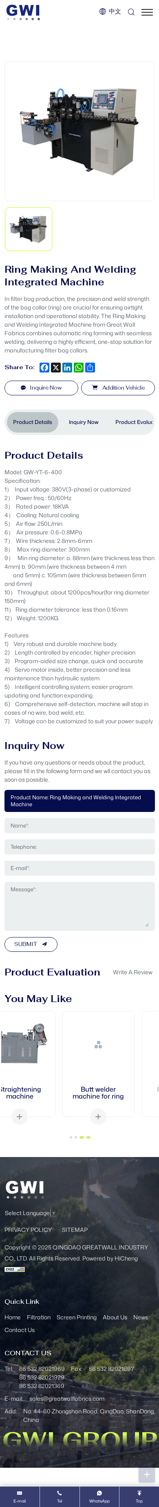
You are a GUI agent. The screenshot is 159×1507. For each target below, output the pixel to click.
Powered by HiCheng (110, 1258)
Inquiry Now (84, 422)
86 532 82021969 (42, 1368)
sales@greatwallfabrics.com (66, 1398)
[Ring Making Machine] (119, 1044)
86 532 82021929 (41, 1377)
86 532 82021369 (41, 1386)
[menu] (147, 12)
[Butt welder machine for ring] (40, 1044)
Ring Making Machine (119, 1093)
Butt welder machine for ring (40, 1093)
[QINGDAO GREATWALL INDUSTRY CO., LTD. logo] (23, 12)
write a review (132, 972)
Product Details (32, 422)
